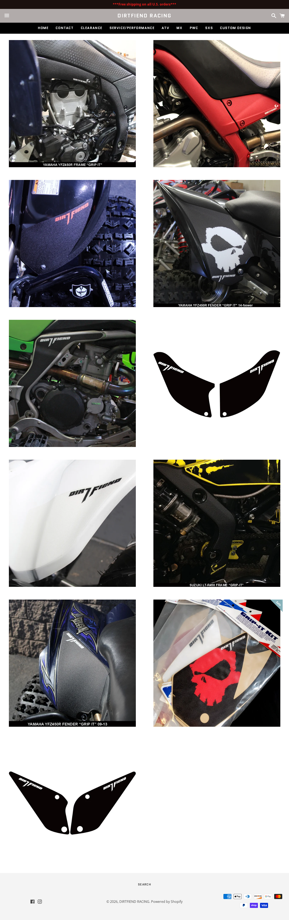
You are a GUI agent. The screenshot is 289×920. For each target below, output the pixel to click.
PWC (194, 27)
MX (179, 27)
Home (43, 27)
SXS (209, 27)
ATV (165, 27)
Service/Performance (132, 27)
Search (144, 884)
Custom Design (235, 27)
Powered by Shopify (167, 901)
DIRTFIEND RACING (144, 15)
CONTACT (64, 27)
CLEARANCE (91, 27)
